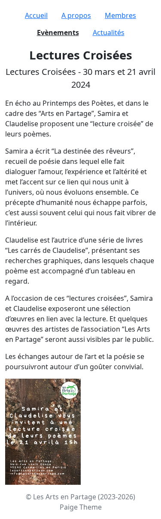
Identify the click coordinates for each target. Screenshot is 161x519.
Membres (120, 15)
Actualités (109, 32)
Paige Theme (81, 507)
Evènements (58, 32)
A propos (76, 15)
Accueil (36, 15)
